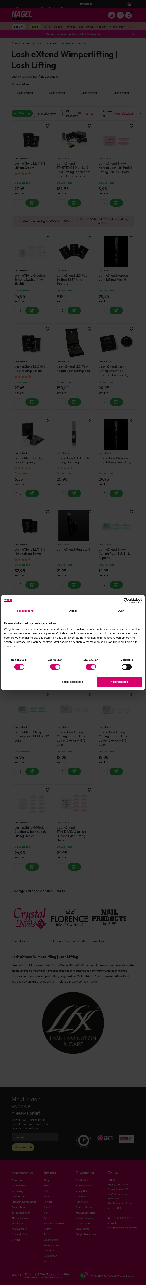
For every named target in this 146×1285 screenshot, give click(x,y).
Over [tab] (121, 610)
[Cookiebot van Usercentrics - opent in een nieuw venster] (126, 600)
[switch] (55, 667)
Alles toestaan (119, 681)
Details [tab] (73, 610)
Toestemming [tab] (25, 610)
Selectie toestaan (72, 681)
